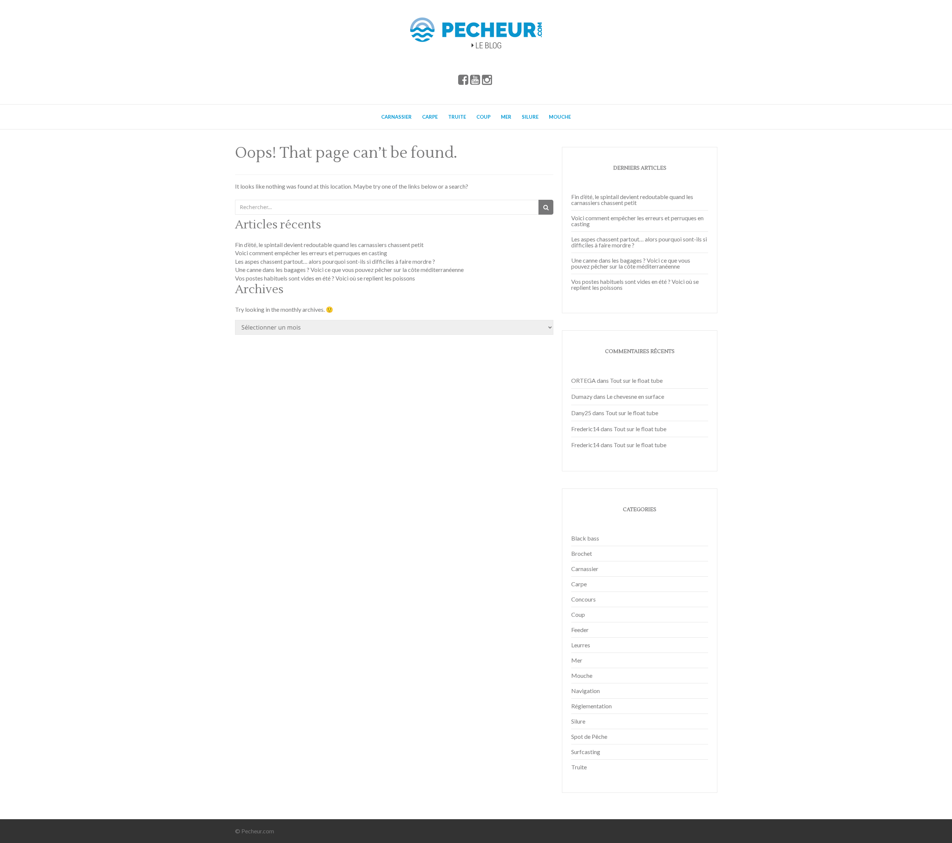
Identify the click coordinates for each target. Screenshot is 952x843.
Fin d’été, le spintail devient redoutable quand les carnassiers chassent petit (329, 244)
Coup (483, 117)
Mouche (560, 117)
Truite (457, 117)
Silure (530, 117)
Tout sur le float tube (636, 380)
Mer (506, 117)
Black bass (585, 538)
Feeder (580, 629)
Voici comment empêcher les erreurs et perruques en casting (311, 252)
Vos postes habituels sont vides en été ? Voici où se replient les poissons (325, 278)
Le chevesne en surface (635, 396)
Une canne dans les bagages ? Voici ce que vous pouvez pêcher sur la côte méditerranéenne (349, 269)
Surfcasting (585, 751)
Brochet (581, 553)
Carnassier (396, 117)
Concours (583, 599)
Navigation (585, 690)
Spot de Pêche (589, 736)
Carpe (430, 117)
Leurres (580, 644)
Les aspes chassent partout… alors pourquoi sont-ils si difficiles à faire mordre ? (335, 261)
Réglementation (591, 705)
